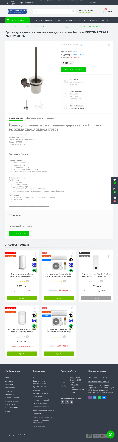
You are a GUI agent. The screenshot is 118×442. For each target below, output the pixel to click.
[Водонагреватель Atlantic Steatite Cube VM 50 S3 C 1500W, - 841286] (95, 262)
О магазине (10, 388)
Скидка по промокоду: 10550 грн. (96, 291)
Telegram (94, 397)
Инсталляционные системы (44, 410)
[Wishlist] (101, 44)
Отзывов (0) (52, 118)
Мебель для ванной (41, 400)
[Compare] (109, 44)
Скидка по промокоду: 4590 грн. (22, 346)
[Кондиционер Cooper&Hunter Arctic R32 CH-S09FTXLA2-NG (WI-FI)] (59, 318)
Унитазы (36, 390)
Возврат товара (11, 401)
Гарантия (9, 384)
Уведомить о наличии (73, 69)
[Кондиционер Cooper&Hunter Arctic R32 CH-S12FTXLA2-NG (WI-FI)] (59, 262)
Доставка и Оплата (35, 118)
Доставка (74, 79)
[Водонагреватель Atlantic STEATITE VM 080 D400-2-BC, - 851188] (22, 262)
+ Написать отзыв (19, 233)
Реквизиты (9, 394)
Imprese (76, 52)
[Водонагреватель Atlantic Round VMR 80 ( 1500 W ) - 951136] (22, 318)
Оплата (8, 377)
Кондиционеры (39, 426)
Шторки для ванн (40, 403)
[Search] (73, 11)
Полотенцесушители (41, 407)
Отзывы (41, 5)
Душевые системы (40, 393)
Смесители (37, 397)
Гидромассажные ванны (42, 417)
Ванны (35, 377)
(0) (81, 45)
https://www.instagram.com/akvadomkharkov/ (62, 402)
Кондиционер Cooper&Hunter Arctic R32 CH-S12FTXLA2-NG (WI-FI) (58, 276)
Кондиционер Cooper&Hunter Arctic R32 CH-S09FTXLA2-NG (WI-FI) (58, 331)
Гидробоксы (37, 413)
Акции (7, 411)
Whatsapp (99, 397)
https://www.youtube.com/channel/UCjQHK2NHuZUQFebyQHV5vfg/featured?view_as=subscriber (71, 402)
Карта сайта (10, 404)
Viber (90, 397)
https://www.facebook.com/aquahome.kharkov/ (67, 402)
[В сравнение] (109, 256)
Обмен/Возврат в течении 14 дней (77, 107)
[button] (114, 199)
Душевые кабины (40, 387)
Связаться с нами (12, 398)
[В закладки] (35, 253)
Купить (22, 298)
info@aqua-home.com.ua (98, 382)
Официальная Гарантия (76, 92)
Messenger (104, 397)
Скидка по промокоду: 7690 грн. (22, 291)
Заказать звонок (84, 12)
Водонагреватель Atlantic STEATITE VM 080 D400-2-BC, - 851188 (22, 276)
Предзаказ (96, 298)
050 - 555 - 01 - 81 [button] (97, 377)
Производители (11, 408)
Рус (93, 3)
